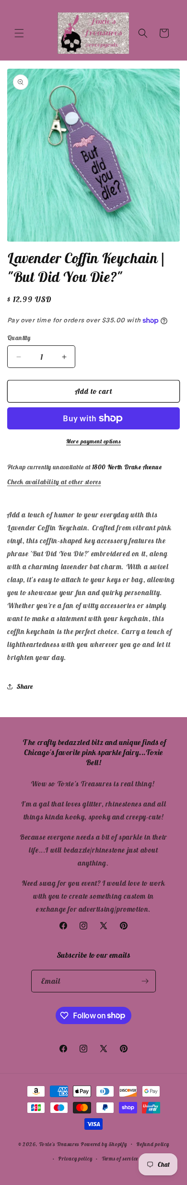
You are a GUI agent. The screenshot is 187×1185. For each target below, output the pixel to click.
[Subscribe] (144, 981)
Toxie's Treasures (59, 1143)
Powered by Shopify (104, 1143)
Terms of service (120, 1158)
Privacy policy (75, 1158)
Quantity (18, 338)
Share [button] (25, 686)
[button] (19, 33)
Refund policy (152, 1144)
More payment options (93, 441)
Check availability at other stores (54, 481)
